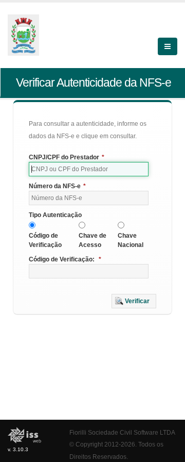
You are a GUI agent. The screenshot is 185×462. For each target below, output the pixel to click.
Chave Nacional (130, 240)
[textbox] (89, 169)
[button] (134, 301)
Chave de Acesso (92, 240)
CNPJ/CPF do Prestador (66, 157)
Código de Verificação (45, 240)
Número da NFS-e (57, 186)
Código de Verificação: (65, 259)
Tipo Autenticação (55, 215)
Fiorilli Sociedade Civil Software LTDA (122, 432)
